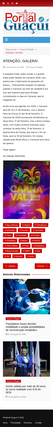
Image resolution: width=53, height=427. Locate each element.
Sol (8, 256)
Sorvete (19, 256)
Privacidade (16, 423)
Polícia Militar (12, 246)
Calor (9, 235)
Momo (24, 241)
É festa (36, 235)
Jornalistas (11, 241)
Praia (26, 246)
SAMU (27, 251)
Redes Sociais (12, 251)
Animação (11, 230)
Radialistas (39, 246)
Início (5, 423)
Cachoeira (39, 230)
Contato (38, 423)
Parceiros (28, 423)
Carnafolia (22, 235)
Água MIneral (12, 225)
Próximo (40, 266)
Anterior (12, 266)
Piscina (37, 241)
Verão (31, 256)
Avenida (24, 230)
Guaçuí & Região (36, 67)
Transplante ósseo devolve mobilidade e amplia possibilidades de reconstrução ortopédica (25, 326)
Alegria (27, 225)
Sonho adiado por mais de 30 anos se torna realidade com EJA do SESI (26, 389)
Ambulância (41, 225)
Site (38, 251)
